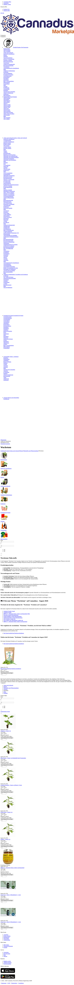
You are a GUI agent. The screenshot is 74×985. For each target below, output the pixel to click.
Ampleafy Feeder (7, 612)
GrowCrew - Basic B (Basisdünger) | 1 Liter (11, 922)
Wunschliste (6, 938)
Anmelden (5, 934)
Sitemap (5, 956)
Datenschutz (14, 983)
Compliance (21, 983)
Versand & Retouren (8, 946)
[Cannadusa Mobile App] (8, 978)
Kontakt (5, 947)
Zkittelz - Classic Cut (5, 839)
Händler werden (7, 4)
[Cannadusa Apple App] (8, 972)
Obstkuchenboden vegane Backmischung (12, 617)
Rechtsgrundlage (7, 963)
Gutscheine (6, 3)
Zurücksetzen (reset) (5, 711)
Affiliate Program (7, 962)
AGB (9, 983)
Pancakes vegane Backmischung (10, 615)
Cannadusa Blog (7, 1)
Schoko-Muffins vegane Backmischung (12, 616)
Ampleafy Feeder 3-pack (9, 611)
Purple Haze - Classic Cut (6, 812)
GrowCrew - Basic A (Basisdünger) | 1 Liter (11, 894)
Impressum (3, 983)
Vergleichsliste (6, 940)
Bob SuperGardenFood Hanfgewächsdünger (13, 633)
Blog (4, 955)
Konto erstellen (6, 936)
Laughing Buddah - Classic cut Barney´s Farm (11, 785)
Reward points (6, 953)
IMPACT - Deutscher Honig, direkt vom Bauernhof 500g (16, 613)
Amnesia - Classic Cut (6, 731)
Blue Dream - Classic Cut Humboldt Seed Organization (13, 758)
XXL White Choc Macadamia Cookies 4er (13, 620)
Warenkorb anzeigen (5, 443)
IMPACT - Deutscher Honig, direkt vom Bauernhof (15, 621)
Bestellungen (6, 937)
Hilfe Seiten (6, 944)
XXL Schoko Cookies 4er (9, 619)
